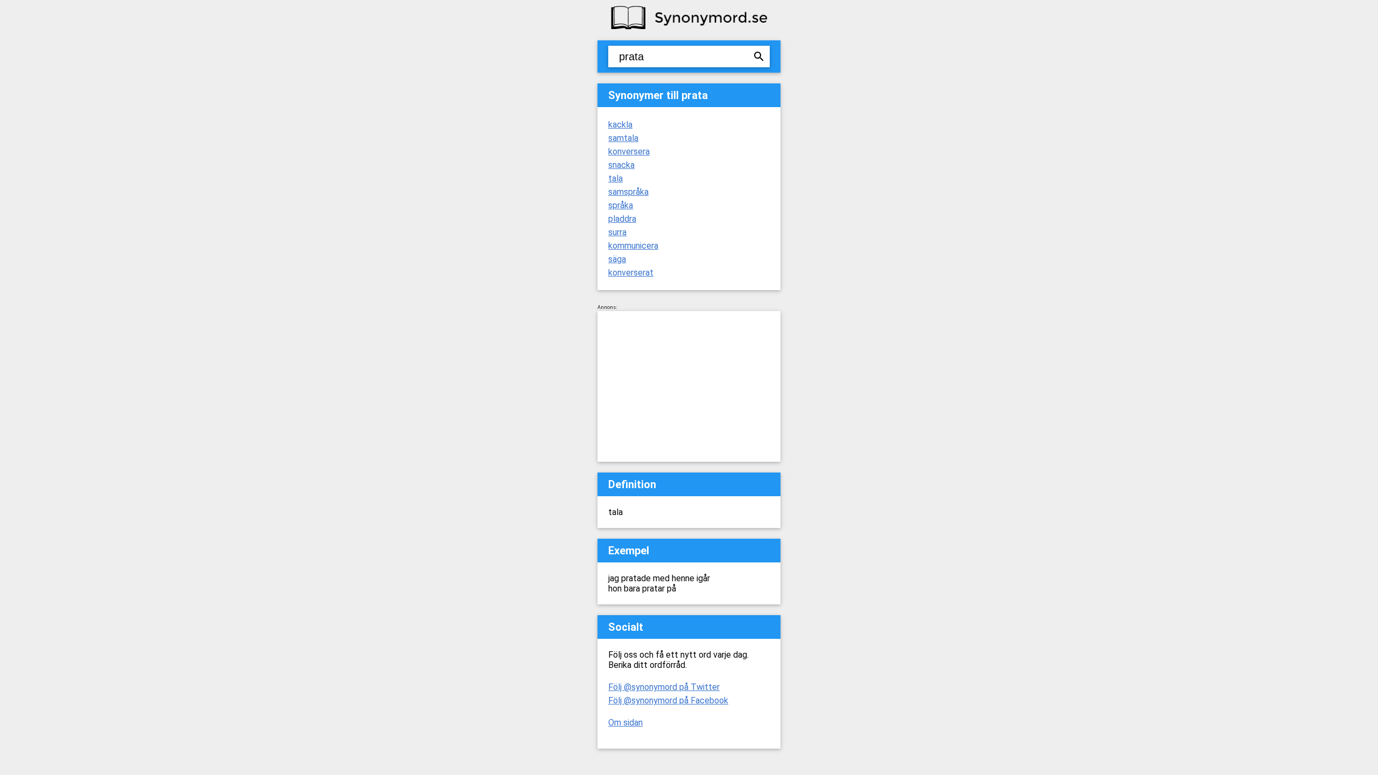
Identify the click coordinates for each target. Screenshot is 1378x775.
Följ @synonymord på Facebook (668, 700)
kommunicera (633, 246)
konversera (629, 151)
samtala (623, 138)
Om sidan (625, 722)
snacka (621, 165)
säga (617, 259)
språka (620, 205)
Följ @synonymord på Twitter (664, 687)
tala (615, 178)
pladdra (622, 219)
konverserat (630, 272)
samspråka (628, 192)
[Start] (689, 28)
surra (617, 232)
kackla (620, 124)
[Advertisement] (689, 386)
